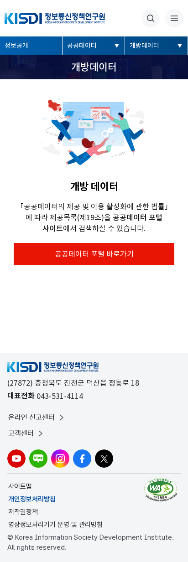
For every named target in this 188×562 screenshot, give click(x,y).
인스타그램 (60, 458)
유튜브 (16, 458)
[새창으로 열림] (161, 489)
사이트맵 (20, 486)
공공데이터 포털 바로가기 (94, 253)
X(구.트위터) (104, 458)
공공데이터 (82, 45)
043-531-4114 (60, 396)
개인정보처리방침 (32, 499)
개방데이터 (144, 45)
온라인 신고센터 (31, 417)
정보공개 (16, 45)
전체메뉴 (174, 18)
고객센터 (21, 433)
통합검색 (150, 18)
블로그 (38, 458)
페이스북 (82, 458)
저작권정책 (23, 512)
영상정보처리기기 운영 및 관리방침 (55, 525)
